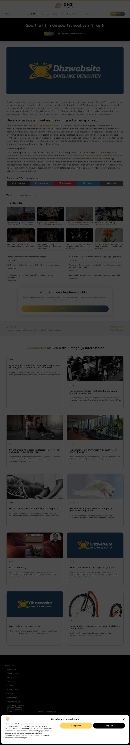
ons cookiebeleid (11, 738)
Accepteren (76, 726)
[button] (123, 719)
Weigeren (109, 726)
